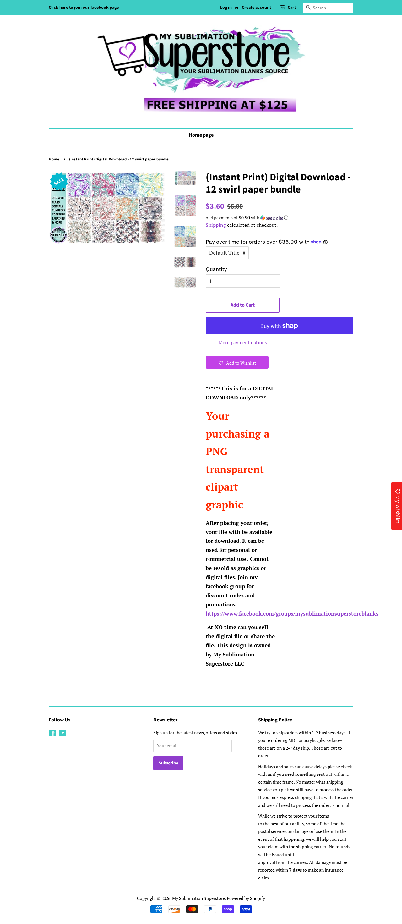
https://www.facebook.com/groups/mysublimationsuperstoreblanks (292, 613)
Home (54, 159)
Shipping (216, 224)
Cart (292, 7)
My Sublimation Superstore (198, 898)
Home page (201, 135)
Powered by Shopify (246, 898)
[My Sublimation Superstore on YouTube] (62, 734)
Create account (256, 7)
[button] (279, 218)
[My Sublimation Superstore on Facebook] (52, 734)
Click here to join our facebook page (84, 7)
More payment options (243, 342)
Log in (226, 7)
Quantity (216, 269)
